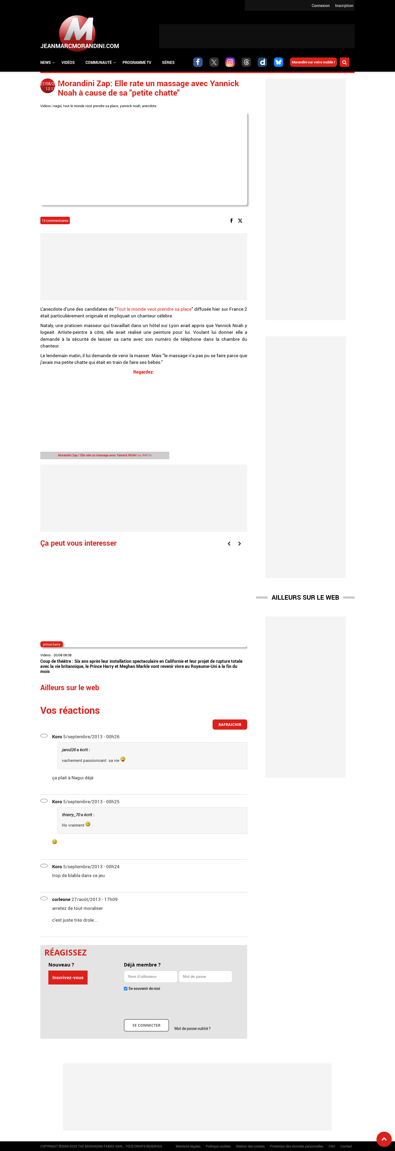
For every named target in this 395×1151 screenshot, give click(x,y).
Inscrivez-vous (68, 977)
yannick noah (130, 105)
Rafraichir (229, 724)
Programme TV (137, 62)
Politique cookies (218, 1146)
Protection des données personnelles (296, 1146)
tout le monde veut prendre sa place (90, 105)
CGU (332, 1146)
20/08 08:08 (62, 655)
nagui (57, 105)
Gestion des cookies (250, 1146)
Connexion (321, 5)
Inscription (344, 5)
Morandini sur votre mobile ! (313, 62)
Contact (346, 1146)
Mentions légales (188, 1146)
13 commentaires (55, 220)
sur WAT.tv (105, 455)
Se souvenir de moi (144, 988)
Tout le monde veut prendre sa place (154, 309)
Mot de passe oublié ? (192, 1028)
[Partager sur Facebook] (232, 220)
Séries (168, 62)
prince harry (51, 644)
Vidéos (68, 62)
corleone (61, 899)
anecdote (149, 105)
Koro (57, 736)
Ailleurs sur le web (305, 597)
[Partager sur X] (241, 220)
